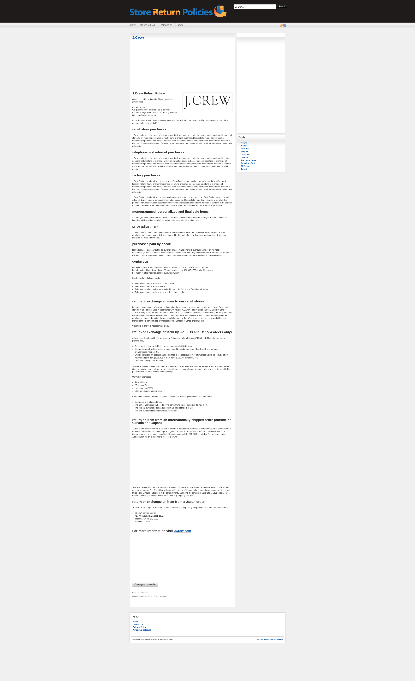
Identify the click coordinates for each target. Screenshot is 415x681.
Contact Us (138, 624)
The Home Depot (248, 160)
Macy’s (244, 146)
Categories (165, 25)
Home (133, 25)
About (135, 622)
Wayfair (244, 151)
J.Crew (138, 37)
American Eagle (248, 163)
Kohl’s (244, 143)
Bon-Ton (245, 149)
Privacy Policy (139, 627)
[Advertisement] (182, 66)
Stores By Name (146, 25)
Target (244, 169)
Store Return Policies (178, 11)
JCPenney (245, 166)
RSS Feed (281, 25)
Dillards (244, 157)
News (179, 25)
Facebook (284, 25)
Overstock (246, 154)
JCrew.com (182, 531)
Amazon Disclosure (142, 630)
